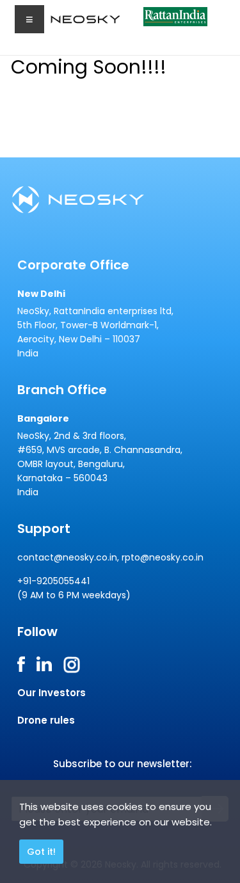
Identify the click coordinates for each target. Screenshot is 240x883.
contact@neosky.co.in (67, 557)
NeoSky (72, 22)
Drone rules (46, 720)
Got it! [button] (41, 851)
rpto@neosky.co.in (163, 557)
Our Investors (51, 692)
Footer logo (92, 199)
